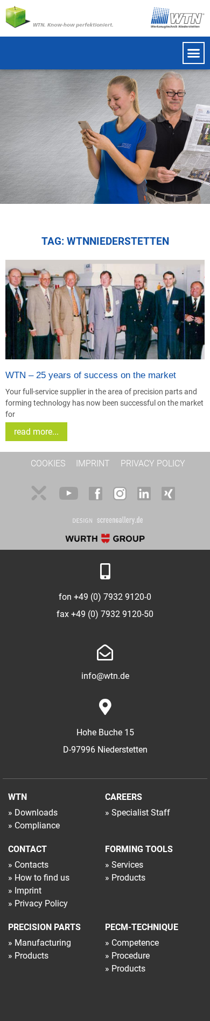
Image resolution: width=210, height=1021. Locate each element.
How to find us (42, 878)
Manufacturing (43, 943)
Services (127, 865)
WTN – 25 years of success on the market (90, 375)
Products (128, 878)
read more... (36, 432)
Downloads (36, 812)
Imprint (28, 890)
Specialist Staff (140, 812)
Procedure (130, 956)
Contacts (31, 865)
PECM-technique (141, 927)
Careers (123, 797)
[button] (194, 53)
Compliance (37, 825)
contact (27, 849)
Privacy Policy (41, 903)
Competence (135, 943)
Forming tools (139, 849)
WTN (17, 797)
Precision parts (44, 927)
